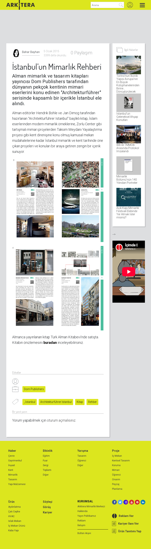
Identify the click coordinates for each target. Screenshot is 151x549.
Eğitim (46, 455)
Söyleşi (47, 501)
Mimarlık (12, 474)
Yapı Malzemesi (17, 484)
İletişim (81, 525)
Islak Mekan (14, 521)
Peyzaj (115, 484)
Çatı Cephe (14, 511)
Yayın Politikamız (86, 516)
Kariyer (47, 512)
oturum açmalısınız (61, 420)
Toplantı (47, 470)
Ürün (11, 501)
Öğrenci (81, 460)
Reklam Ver (126, 515)
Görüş (47, 507)
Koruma (116, 465)
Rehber (92, 401)
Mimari (116, 470)
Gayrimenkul (15, 460)
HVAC (11, 516)
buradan (50, 342)
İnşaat (11, 465)
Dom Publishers (34, 389)
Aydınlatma (14, 506)
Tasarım (12, 479)
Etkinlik (47, 450)
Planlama (117, 489)
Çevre (11, 455)
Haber (12, 450)
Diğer (46, 474)
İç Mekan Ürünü (16, 525)
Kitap (80, 401)
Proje (115, 450)
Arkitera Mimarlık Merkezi (91, 506)
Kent (10, 470)
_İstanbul (29, 401)
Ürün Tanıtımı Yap (129, 531)
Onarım (116, 479)
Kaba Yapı (13, 530)
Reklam (81, 520)
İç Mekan (117, 455)
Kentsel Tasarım (121, 460)
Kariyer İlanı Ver (128, 523)
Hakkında (82, 511)
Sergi (45, 465)
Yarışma (82, 450)
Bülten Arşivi (84, 533)
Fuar (45, 460)
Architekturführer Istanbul (56, 401)
